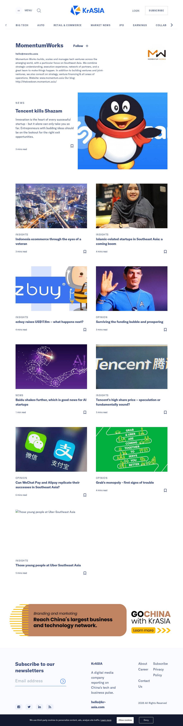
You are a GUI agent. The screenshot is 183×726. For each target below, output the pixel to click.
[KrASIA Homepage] (87, 11)
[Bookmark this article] (45, 146)
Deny (146, 720)
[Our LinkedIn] (39, 707)
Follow (78, 46)
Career (143, 669)
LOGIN (135, 10)
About (142, 664)
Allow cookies (125, 720)
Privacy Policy (158, 672)
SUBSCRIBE (156, 10)
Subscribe (160, 664)
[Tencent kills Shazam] (122, 131)
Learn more (106, 720)
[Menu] (18, 10)
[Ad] (91, 620)
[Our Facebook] (18, 707)
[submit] (63, 681)
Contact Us (144, 683)
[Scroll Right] (173, 25)
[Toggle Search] (39, 10)
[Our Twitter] (29, 707)
